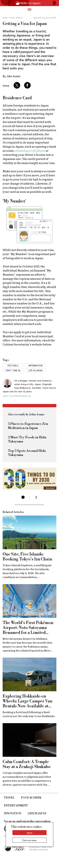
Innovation (12, 813)
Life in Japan (37, 813)
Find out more (29, 840)
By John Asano (11, 76)
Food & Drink (31, 797)
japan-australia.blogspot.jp (17, 395)
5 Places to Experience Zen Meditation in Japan (28, 426)
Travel (9, 797)
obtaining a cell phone (30, 150)
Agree (29, 832)
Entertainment (16, 805)
